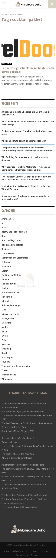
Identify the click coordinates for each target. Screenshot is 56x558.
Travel (4, 370)
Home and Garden (10, 292)
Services (5, 344)
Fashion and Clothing (11, 275)
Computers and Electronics (14, 258)
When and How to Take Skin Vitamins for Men (23, 141)
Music (4, 331)
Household (6, 297)
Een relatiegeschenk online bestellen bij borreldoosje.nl (28, 70)
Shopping (6, 349)
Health (4, 288)
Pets (3, 340)
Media (4, 327)
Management (7, 318)
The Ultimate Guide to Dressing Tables (19, 507)
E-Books (5, 262)
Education (6, 266)
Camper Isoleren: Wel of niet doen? (17, 438)
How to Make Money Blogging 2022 (17, 431)
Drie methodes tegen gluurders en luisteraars (22, 411)
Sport (4, 353)
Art (2, 223)
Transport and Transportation (15, 366)
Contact (34, 555)
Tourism (5, 362)
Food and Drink (8, 284)
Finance (5, 279)
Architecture (6, 64)
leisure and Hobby (10, 314)
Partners (45, 551)
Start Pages (7, 357)
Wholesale (6, 379)
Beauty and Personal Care (14, 232)
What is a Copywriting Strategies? (17, 458)
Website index (22, 555)
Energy (4, 271)
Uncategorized (8, 375)
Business (6, 249)
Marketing (6, 323)
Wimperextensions (10, 442)
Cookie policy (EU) (19, 551)
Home (6, 551)
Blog (3, 236)
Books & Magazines (11, 240)
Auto (3, 227)
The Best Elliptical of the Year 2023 (17, 454)
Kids (3, 310)
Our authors (35, 551)
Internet (5, 301)
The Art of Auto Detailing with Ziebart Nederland (24, 495)
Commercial (7, 253)
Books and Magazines (12, 245)
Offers (4, 336)
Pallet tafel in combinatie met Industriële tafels (23, 465)
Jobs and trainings (10, 305)
